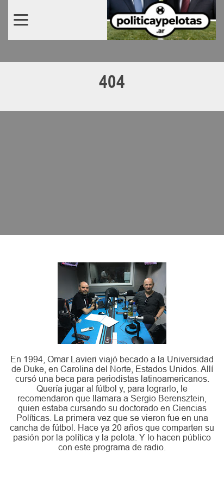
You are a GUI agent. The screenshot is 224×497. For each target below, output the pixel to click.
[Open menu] (21, 20)
